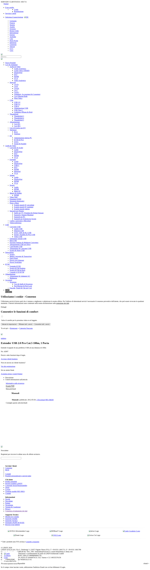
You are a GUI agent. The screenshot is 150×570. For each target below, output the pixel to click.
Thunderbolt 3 (19, 116)
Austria (12, 27)
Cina (11, 39)
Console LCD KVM (17, 272)
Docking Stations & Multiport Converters (24, 243)
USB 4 (16, 106)
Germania (13, 21)
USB (11, 100)
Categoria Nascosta (26, 328)
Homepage (13, 328)
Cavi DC (17, 124)
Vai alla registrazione (8, 366)
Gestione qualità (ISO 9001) (15, 491)
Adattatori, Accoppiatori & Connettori (27, 94)
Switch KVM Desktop (17, 268)
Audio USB (18, 229)
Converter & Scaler (16, 148)
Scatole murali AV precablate (24, 205)
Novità (7, 499)
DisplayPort (18, 73)
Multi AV (17, 191)
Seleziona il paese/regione (14, 17)
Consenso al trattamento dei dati (16, 511)
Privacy (8, 509)
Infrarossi (17, 171)
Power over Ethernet (17, 260)
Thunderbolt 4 (19, 118)
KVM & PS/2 (19, 140)
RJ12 (16, 132)
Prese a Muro (14, 203)
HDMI (16, 77)
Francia (12, 23)
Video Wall (13, 197)
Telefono (17, 134)
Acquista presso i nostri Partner (11, 374)
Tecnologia (9, 505)
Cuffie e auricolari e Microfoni (20, 221)
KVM (7, 264)
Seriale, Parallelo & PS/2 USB (24, 235)
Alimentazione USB (21, 108)
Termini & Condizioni (13, 507)
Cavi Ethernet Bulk (20, 96)
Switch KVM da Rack (17, 270)
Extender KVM (15, 266)
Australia (13, 37)
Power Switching (16, 262)
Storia (7, 487)
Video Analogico (20, 80)
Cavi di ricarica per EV (18, 128)
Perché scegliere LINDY (14, 483)
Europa (12, 35)
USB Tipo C (18, 110)
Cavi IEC (17, 126)
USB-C (16, 165)
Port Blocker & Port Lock (23, 286)
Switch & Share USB (17, 250)
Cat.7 (16, 90)
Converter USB (15, 227)
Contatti (8, 474)
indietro (3, 338)
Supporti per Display (17, 211)
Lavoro (7, 489)
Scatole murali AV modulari (23, 207)
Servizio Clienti (10, 13)
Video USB (18, 237)
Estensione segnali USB (18, 239)
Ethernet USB (19, 231)
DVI (15, 75)
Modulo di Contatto (12, 517)
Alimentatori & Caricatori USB (20, 248)
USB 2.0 (17, 102)
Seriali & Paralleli (20, 144)
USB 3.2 (17, 104)
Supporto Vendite (11, 519)
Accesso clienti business (9, 359)
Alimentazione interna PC (23, 138)
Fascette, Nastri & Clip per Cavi (21, 288)
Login (16, 9)
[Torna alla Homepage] (2, 54)
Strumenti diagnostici (17, 201)
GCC (11, 49)
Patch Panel (14, 258)
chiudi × (146, 563)
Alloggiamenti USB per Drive (20, 244)
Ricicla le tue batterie (12, 525)
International (14, 33)
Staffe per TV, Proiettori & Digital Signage (29, 213)
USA (11, 50)
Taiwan (12, 47)
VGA (16, 78)
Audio (16, 150)
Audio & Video (15, 67)
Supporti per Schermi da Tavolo (25, 219)
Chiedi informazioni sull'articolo (16, 380)
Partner (6, 4)
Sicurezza (13, 282)
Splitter (12, 175)
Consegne (8, 468)
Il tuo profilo (9, 7)
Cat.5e (16, 84)
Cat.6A (16, 88)
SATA (16, 142)
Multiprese (13, 278)
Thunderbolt (14, 114)
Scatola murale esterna (22, 209)
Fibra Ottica (18, 98)
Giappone (13, 45)
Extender (13, 160)
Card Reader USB (16, 246)
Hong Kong (14, 41)
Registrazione (18, 11)
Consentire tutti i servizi (42, 324)
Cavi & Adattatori (11, 65)
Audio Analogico (20, 69)
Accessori (8, 280)
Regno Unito (14, 31)
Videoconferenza (15, 223)
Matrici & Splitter (16, 193)
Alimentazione (15, 122)
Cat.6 (16, 86)
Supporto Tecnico (11, 521)
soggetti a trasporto (32, 542)
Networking (9, 252)
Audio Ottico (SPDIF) (22, 71)
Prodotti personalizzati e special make (18, 476)
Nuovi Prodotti (10, 63)
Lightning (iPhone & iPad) (23, 112)
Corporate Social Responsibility (16, 485)
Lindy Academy (8, 291)
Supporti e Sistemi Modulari (23, 215)
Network (13, 82)
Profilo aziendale (11, 482)
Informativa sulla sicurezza (15, 383)
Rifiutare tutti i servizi (25, 324)
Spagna (12, 25)
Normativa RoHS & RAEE (14, 523)
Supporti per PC (19, 217)
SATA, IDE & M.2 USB (22, 233)
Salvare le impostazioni (9, 324)
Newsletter (9, 501)
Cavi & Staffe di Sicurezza (23, 284)
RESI (7, 470)
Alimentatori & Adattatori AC (20, 276)
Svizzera (13, 29)
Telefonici (13, 130)
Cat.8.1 (16, 92)
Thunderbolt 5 (19, 120)
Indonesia (13, 43)
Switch (12, 185)
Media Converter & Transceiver (21, 256)
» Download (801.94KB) (45, 400)
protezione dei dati (62, 303)
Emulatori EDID (15, 199)
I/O (11, 136)
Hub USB (13, 241)
